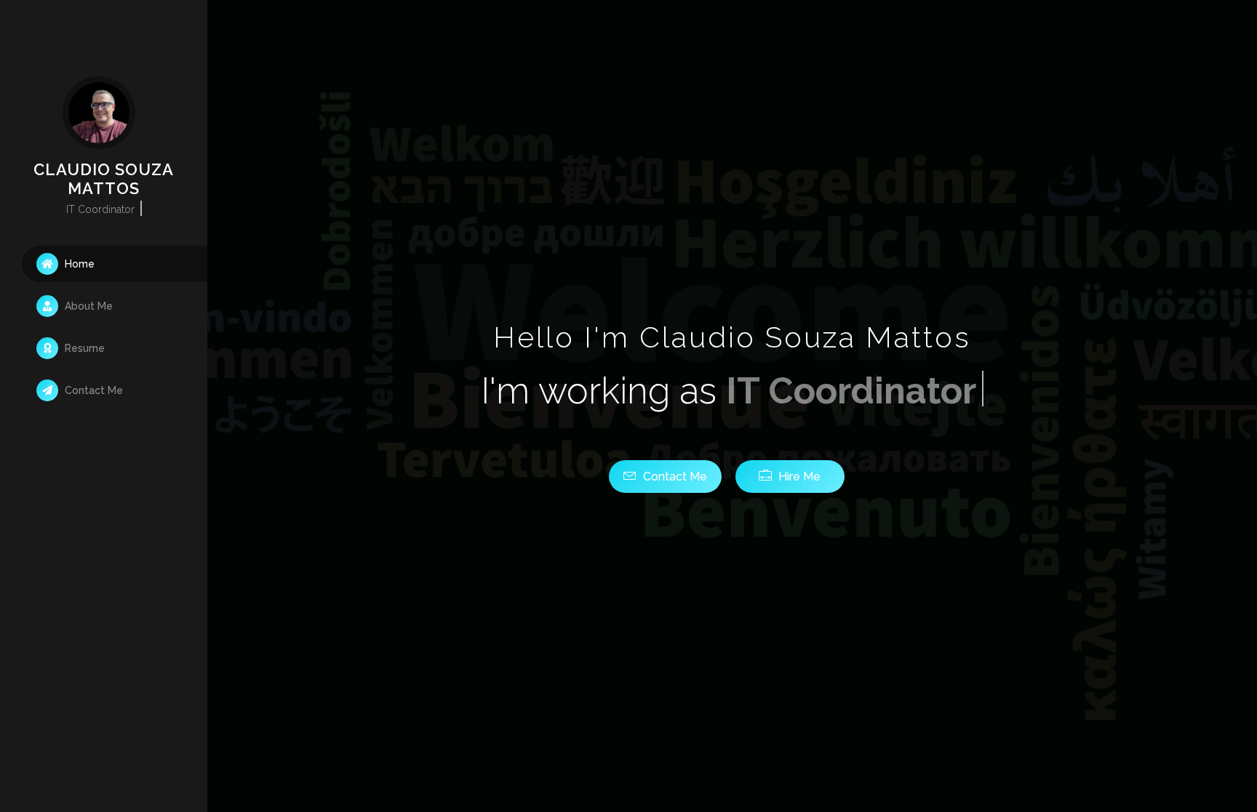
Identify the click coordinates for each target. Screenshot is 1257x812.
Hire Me (798, 476)
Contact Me (92, 390)
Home (78, 264)
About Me (87, 306)
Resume (83, 348)
